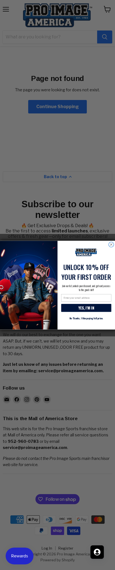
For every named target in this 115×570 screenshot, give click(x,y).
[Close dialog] (111, 244)
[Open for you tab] (97, 552)
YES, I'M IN (86, 308)
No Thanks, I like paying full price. (86, 318)
